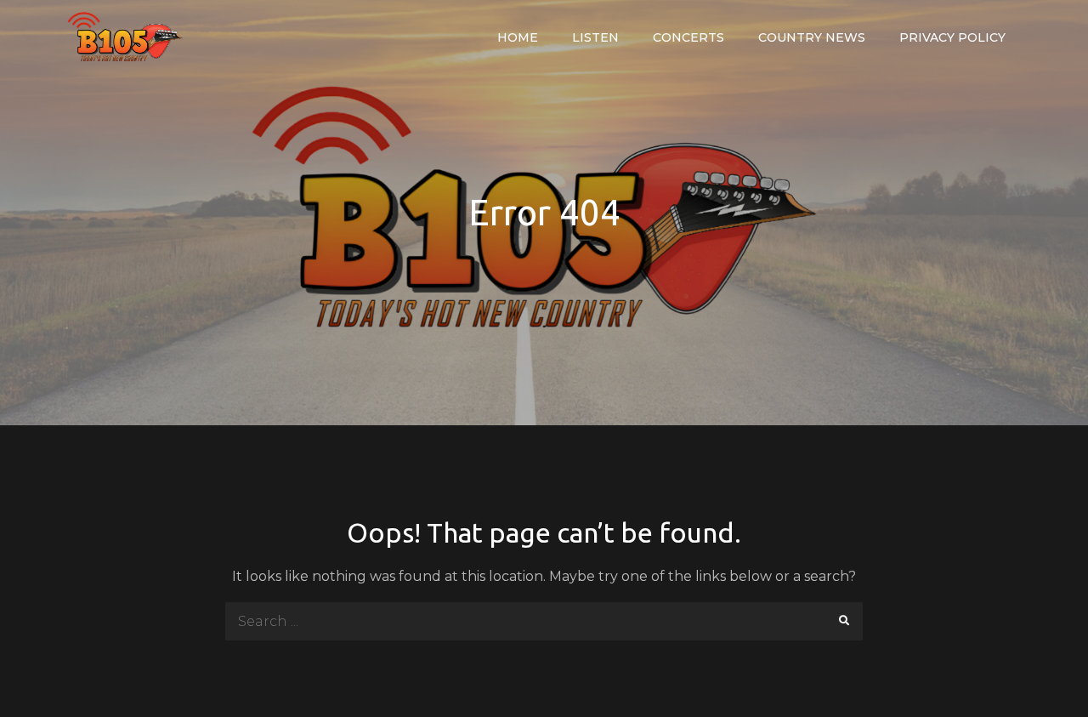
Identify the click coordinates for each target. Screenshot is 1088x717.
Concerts (688, 37)
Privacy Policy (952, 37)
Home (517, 37)
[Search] (843, 621)
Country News (811, 37)
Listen (595, 37)
